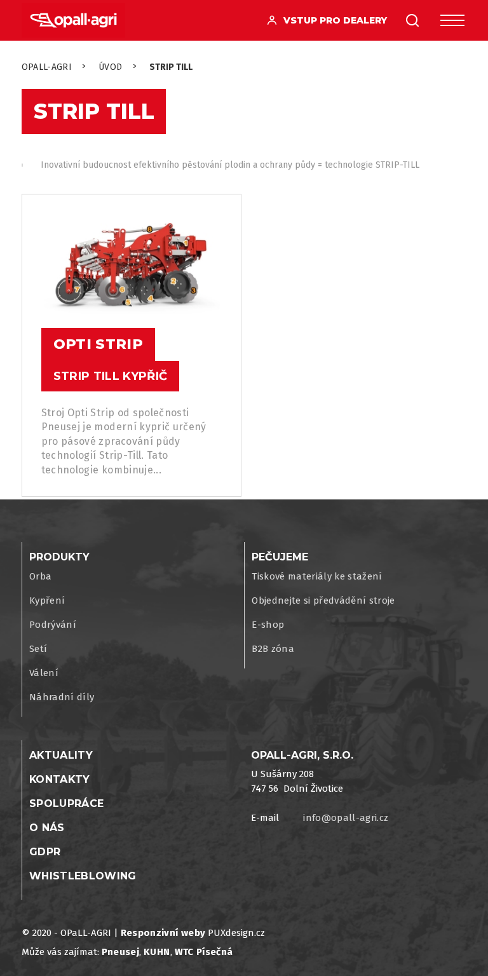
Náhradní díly (61, 697)
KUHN (157, 952)
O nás (47, 828)
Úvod (110, 67)
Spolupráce (66, 803)
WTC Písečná (204, 952)
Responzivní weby (163, 933)
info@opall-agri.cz (345, 818)
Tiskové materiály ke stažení (317, 576)
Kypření (47, 600)
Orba (40, 576)
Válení (43, 673)
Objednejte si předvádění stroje (323, 600)
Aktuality (61, 755)
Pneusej (120, 952)
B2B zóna (273, 648)
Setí (38, 648)
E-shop (268, 624)
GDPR (44, 852)
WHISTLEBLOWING (83, 876)
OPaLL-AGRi (47, 67)
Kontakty (59, 779)
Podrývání (52, 624)
